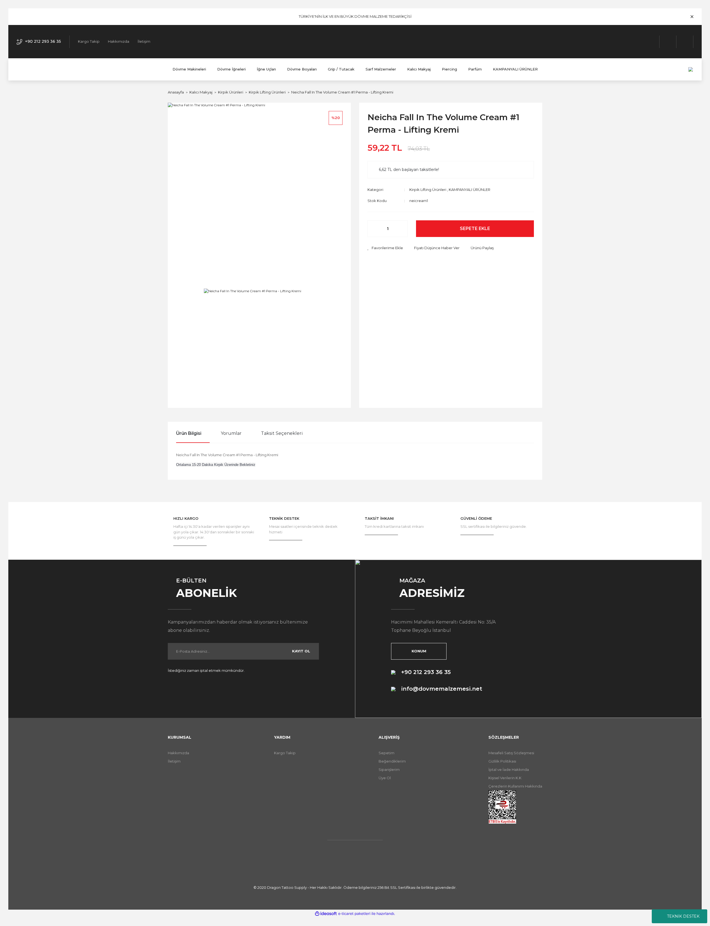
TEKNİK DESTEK (683, 916)
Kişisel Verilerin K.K (504, 778)
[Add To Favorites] (385, 248)
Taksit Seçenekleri (282, 433)
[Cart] (684, 42)
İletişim (144, 41)
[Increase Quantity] (400, 229)
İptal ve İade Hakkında (508, 769)
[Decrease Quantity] (375, 229)
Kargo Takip (89, 41)
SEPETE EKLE (475, 228)
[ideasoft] (326, 913)
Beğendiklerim (392, 761)
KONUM (419, 651)
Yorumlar (231, 433)
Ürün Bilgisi (188, 433)
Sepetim (386, 753)
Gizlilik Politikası (502, 761)
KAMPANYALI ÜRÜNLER (469, 189)
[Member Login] (668, 42)
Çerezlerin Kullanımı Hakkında (515, 786)
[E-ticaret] (354, 913)
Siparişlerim (389, 769)
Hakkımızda (118, 41)
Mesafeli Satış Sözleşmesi (511, 753)
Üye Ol (385, 778)
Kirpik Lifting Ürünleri (427, 189)
